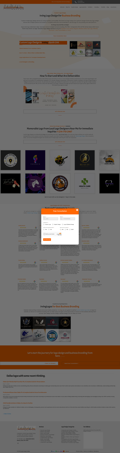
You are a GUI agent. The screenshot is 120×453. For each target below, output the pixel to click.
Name (44, 216)
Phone (61, 216)
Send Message (47, 239)
